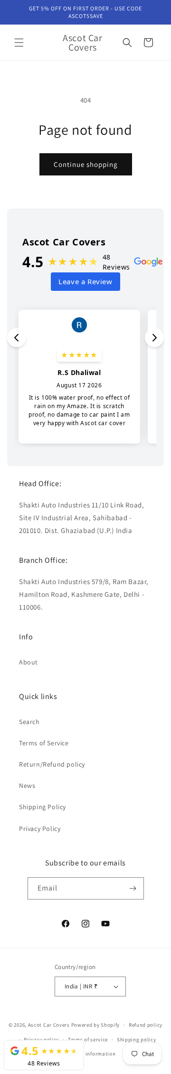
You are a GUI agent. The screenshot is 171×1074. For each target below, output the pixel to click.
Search (29, 721)
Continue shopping (86, 164)
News (27, 785)
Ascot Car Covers (49, 1025)
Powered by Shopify (95, 1025)
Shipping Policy (42, 807)
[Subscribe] (133, 888)
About (28, 662)
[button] (19, 42)
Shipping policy (136, 1039)
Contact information (89, 1053)
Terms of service (88, 1039)
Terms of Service (44, 743)
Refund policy (145, 1025)
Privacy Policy (39, 828)
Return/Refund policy (52, 764)
